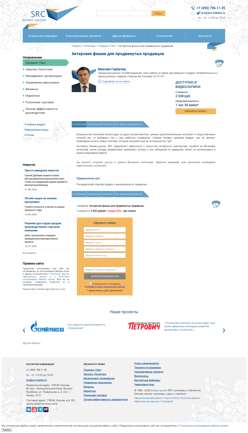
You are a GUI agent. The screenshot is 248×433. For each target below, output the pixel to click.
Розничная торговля (39, 102)
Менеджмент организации (43, 76)
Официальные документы (148, 398)
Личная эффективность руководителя (41, 111)
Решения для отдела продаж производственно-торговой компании (43, 226)
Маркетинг (32, 96)
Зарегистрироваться (105, 276)
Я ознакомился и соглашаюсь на (105, 285)
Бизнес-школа (159, 390)
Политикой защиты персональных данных (46, 275)
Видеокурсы (141, 376)
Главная (76, 45)
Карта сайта (171, 398)
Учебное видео (34, 124)
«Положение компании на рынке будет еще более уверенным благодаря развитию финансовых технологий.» (189, 326)
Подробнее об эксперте (116, 81)
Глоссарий (167, 401)
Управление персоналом (42, 82)
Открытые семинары (43, 36)
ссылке (61, 289)
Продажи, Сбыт (35, 63)
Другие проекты (31, 343)
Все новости (29, 253)
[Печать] (219, 63)
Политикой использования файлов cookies (46, 278)
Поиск (158, 13)
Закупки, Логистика (38, 69)
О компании (164, 36)
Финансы (31, 89)
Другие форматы (124, 36)
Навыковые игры (36, 129)
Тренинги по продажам (147, 367)
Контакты (205, 36)
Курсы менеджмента (146, 363)
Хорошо (7, 430)
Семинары (90, 45)
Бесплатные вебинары (147, 380)
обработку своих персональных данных (106, 286)
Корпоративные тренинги (83, 36)
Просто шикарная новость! (42, 170)
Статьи (29, 135)
